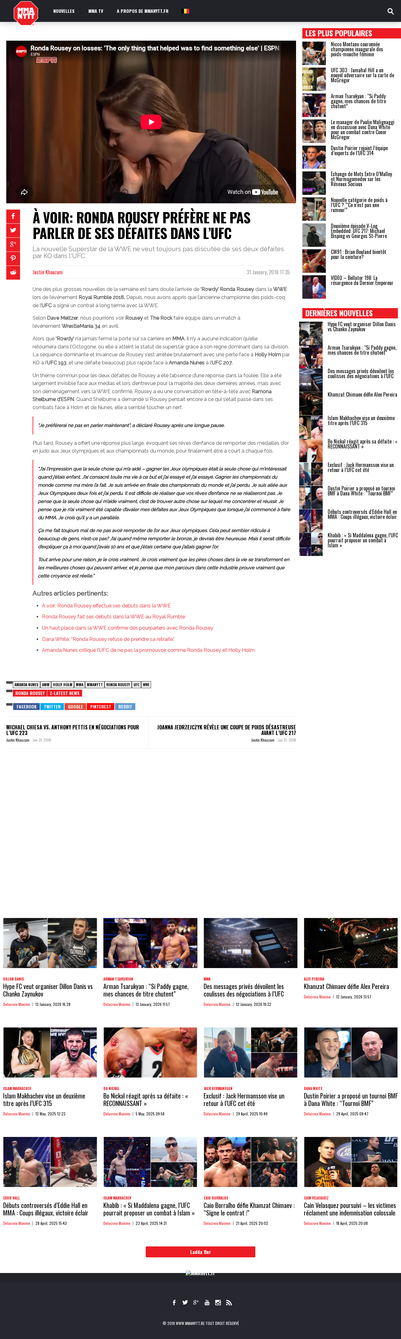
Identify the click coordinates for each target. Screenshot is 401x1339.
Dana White (313, 1088)
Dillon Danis (13, 978)
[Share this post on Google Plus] (13, 244)
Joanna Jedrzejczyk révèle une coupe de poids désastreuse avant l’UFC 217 (226, 730)
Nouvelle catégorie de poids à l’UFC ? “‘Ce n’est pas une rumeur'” (359, 205)
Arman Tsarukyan (118, 978)
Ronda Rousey (118, 684)
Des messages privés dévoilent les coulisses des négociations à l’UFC (361, 373)
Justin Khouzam (48, 272)
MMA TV (95, 11)
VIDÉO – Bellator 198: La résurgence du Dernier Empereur (362, 280)
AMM (45, 684)
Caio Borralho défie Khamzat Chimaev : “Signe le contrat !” (249, 1208)
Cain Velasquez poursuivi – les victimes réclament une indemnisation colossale (350, 1208)
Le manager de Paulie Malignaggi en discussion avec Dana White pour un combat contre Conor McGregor (362, 129)
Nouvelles (64, 11)
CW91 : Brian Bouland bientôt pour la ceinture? (358, 254)
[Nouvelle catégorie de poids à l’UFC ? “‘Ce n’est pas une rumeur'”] (314, 209)
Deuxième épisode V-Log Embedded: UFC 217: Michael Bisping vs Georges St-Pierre (359, 231)
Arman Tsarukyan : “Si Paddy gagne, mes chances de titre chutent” (358, 101)
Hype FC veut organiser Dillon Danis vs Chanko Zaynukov (362, 326)
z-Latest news (65, 693)
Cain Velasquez (316, 1197)
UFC (136, 684)
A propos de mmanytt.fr (143, 11)
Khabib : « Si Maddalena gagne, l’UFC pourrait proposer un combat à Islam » (363, 540)
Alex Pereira (314, 978)
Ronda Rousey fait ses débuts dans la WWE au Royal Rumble (113, 617)
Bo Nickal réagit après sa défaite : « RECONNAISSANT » (363, 444)
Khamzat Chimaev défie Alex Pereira (362, 394)
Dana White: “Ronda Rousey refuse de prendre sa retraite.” (108, 639)
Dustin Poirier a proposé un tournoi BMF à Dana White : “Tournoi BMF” (361, 490)
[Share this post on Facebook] (13, 216)
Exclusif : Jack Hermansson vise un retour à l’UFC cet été (361, 467)
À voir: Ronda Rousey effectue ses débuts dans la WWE (106, 606)
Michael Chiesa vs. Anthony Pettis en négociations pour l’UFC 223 (72, 730)
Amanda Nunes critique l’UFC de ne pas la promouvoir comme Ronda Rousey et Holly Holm (148, 650)
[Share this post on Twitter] (13, 230)
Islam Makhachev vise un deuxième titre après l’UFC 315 (361, 420)
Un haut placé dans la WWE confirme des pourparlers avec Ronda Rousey (127, 628)
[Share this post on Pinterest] (13, 259)
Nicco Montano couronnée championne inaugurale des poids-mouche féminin (357, 49)
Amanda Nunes (26, 684)
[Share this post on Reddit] (13, 273)
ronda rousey (29, 693)
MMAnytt (95, 684)
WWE (146, 684)
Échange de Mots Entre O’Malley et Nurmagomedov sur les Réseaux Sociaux (361, 179)
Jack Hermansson (218, 1088)
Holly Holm (62, 684)
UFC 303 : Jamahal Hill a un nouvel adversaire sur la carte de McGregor (362, 75)
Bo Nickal (111, 1088)
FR (184, 11)
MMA (79, 684)
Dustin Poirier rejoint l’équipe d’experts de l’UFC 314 (359, 150)
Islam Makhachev (17, 1088)
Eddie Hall (11, 1197)
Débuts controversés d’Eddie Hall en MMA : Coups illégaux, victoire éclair (362, 514)
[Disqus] (151, 839)
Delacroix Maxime (16, 1004)
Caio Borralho (216, 1197)
